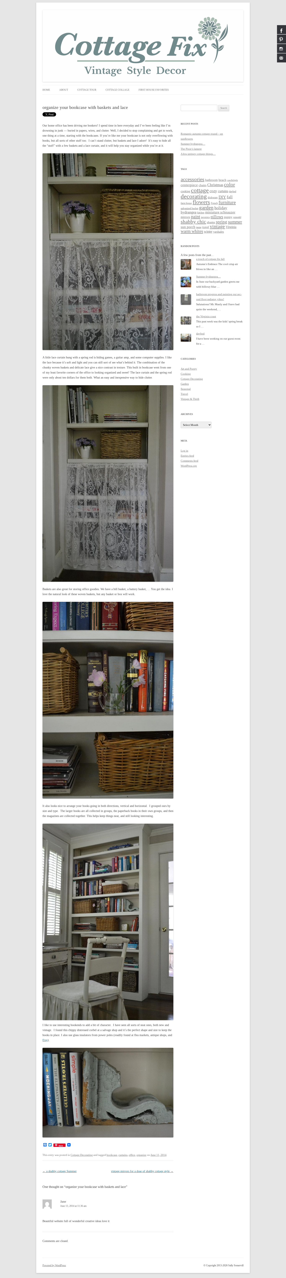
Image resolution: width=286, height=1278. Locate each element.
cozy (213, 191)
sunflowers (187, 138)
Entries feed (187, 455)
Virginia (231, 227)
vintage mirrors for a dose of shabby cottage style (142, 1171)
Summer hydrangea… (193, 143)
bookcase (112, 1155)
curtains (123, 1155)
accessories (192, 179)
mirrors (185, 217)
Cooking (186, 373)
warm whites (192, 231)
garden (206, 207)
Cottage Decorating (82, 1155)
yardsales (218, 231)
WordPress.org (189, 465)
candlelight (232, 180)
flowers (201, 202)
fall (230, 197)
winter (208, 232)
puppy (228, 217)
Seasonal (186, 388)
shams (211, 222)
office (132, 1155)
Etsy (45, 1040)
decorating (194, 196)
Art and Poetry (189, 368)
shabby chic (193, 221)
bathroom (211, 180)
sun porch (188, 227)
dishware (213, 197)
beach (222, 180)
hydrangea (188, 212)
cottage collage (117, 89)
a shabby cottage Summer (60, 1171)
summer (235, 221)
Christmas (215, 185)
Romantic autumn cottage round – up (202, 133)
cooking (185, 191)
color (229, 184)
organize (141, 1155)
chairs (202, 185)
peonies (205, 217)
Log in (184, 450)
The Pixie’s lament (191, 148)
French (214, 203)
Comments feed (189, 460)
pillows (217, 216)
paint (195, 216)
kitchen (200, 212)
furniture (227, 202)
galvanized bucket (189, 208)
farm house (186, 203)
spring (221, 221)
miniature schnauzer (220, 212)
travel (205, 227)
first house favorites (154, 89)
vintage (217, 226)
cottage (200, 190)
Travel (184, 393)
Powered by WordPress (54, 1265)
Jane (63, 1201)
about (63, 89)
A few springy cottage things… (198, 153)
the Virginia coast (206, 316)
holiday (220, 207)
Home (46, 89)
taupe (198, 227)
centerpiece (189, 185)
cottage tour (86, 89)
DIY (222, 197)
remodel (237, 217)
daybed (232, 191)
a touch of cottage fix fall (210, 259)
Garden (185, 383)
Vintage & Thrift (190, 399)
